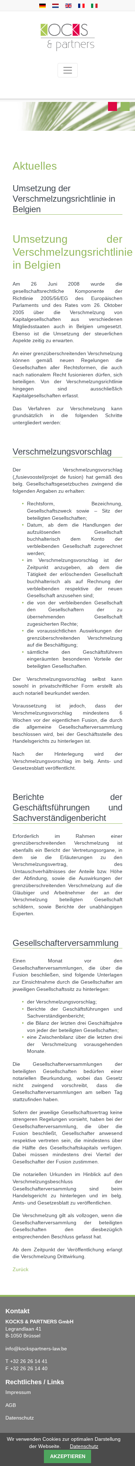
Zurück (20, 1269)
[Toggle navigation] (68, 70)
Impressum (18, 1392)
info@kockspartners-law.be (36, 1348)
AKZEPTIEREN (67, 1456)
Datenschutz (19, 1418)
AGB (10, 1405)
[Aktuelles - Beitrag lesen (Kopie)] (54, 5)
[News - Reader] (67, 5)
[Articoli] (93, 5)
